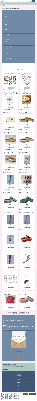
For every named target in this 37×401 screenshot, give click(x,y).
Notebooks (6, 51)
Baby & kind (18, 382)
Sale (18, 383)
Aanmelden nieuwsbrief (18, 366)
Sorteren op (23, 69)
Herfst (6, 16)
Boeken (5, 32)
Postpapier (6, 56)
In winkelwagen (10, 107)
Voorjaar (6, 24)
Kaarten (6, 41)
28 (24, 312)
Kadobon (18, 390)
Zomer (6, 27)
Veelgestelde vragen (18, 374)
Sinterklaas (6, 21)
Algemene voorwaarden (18, 375)
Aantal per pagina (30, 69)
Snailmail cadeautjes (8, 58)
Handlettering (7, 39)
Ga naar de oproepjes (18, 339)
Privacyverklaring (18, 377)
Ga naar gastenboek (6, 329)
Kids (5, 44)
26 (19, 312)
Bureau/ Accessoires (8, 34)
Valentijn (6, 22)
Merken (18, 388)
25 (17, 312)
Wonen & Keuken (18, 381)
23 (12, 312)
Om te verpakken (7, 53)
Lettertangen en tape (8, 46)
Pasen (6, 19)
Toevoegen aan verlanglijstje (7, 89)
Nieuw (4, 5)
